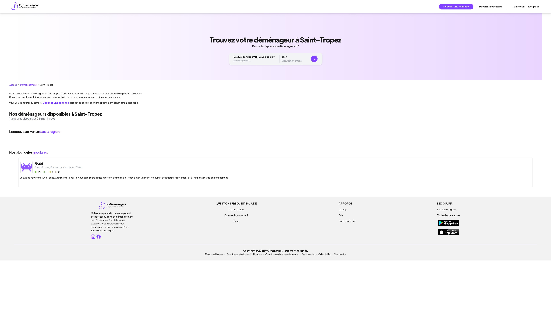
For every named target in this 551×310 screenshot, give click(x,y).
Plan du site (340, 254)
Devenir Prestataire (491, 6)
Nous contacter (347, 220)
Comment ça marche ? (236, 215)
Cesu (236, 220)
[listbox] (275, 141)
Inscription (533, 6)
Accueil (13, 85)
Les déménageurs (446, 209)
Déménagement (28, 85)
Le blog (343, 209)
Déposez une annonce (56, 102)
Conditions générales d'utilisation (244, 254)
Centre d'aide (236, 209)
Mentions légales (214, 254)
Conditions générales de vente (281, 254)
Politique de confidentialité (316, 254)
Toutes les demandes (448, 215)
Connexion (518, 6)
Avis (341, 215)
